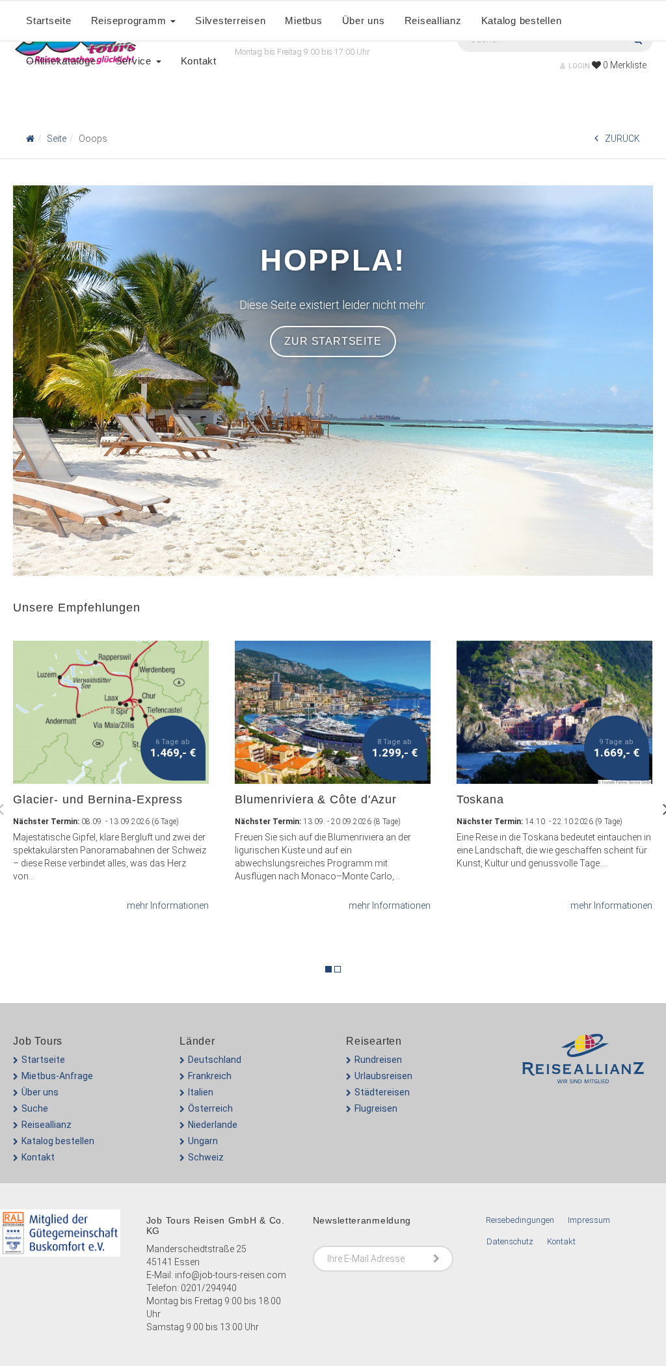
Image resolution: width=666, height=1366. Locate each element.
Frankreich (210, 1076)
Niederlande (212, 1124)
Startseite (49, 20)
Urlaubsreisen (383, 1076)
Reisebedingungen (520, 1220)
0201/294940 (209, 1288)
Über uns (363, 20)
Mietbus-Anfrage (57, 1076)
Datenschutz (509, 1241)
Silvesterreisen (230, 20)
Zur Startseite (332, 341)
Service (135, 60)
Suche (34, 1108)
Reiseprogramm (130, 20)
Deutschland (214, 1059)
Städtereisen (382, 1092)
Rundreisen (378, 1059)
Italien (200, 1092)
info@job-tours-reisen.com (230, 1275)
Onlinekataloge (61, 60)
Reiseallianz (433, 20)
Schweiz (206, 1157)
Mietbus (303, 20)
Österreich (210, 1108)
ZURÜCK (622, 138)
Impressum (589, 1220)
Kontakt (199, 60)
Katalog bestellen (521, 20)
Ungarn (203, 1141)
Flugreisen (375, 1108)
